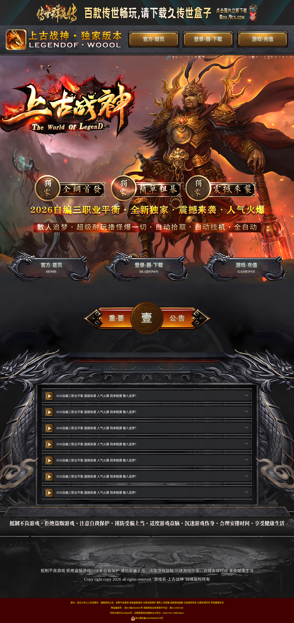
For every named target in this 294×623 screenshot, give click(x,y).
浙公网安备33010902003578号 (149, 618)
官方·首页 (153, 39)
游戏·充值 (262, 39)
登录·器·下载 (208, 39)
